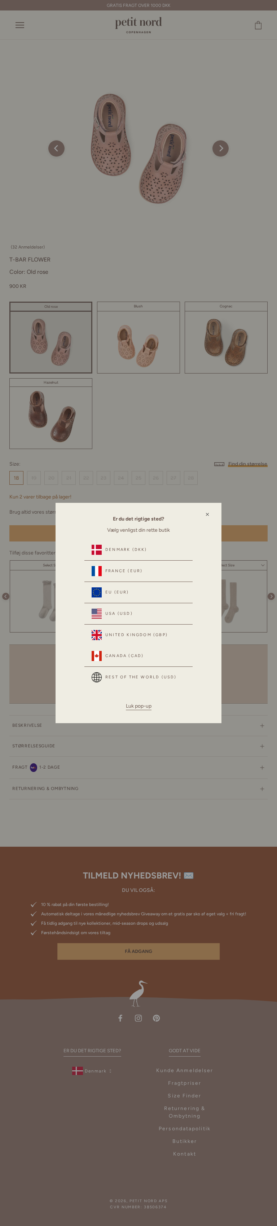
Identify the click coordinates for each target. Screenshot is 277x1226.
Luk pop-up (138, 706)
